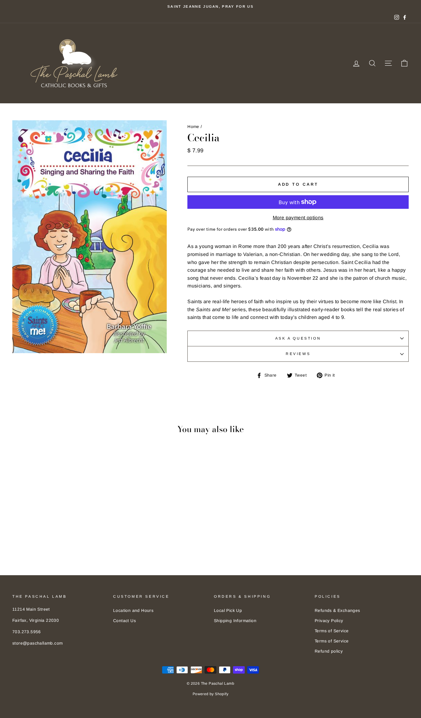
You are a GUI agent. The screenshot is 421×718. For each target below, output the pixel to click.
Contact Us (124, 620)
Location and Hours (133, 610)
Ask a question (298, 338)
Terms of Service (332, 631)
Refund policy (329, 651)
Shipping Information (235, 620)
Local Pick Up (228, 610)
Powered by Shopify (210, 694)
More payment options (298, 217)
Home (193, 126)
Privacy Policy (329, 620)
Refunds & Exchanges (337, 610)
